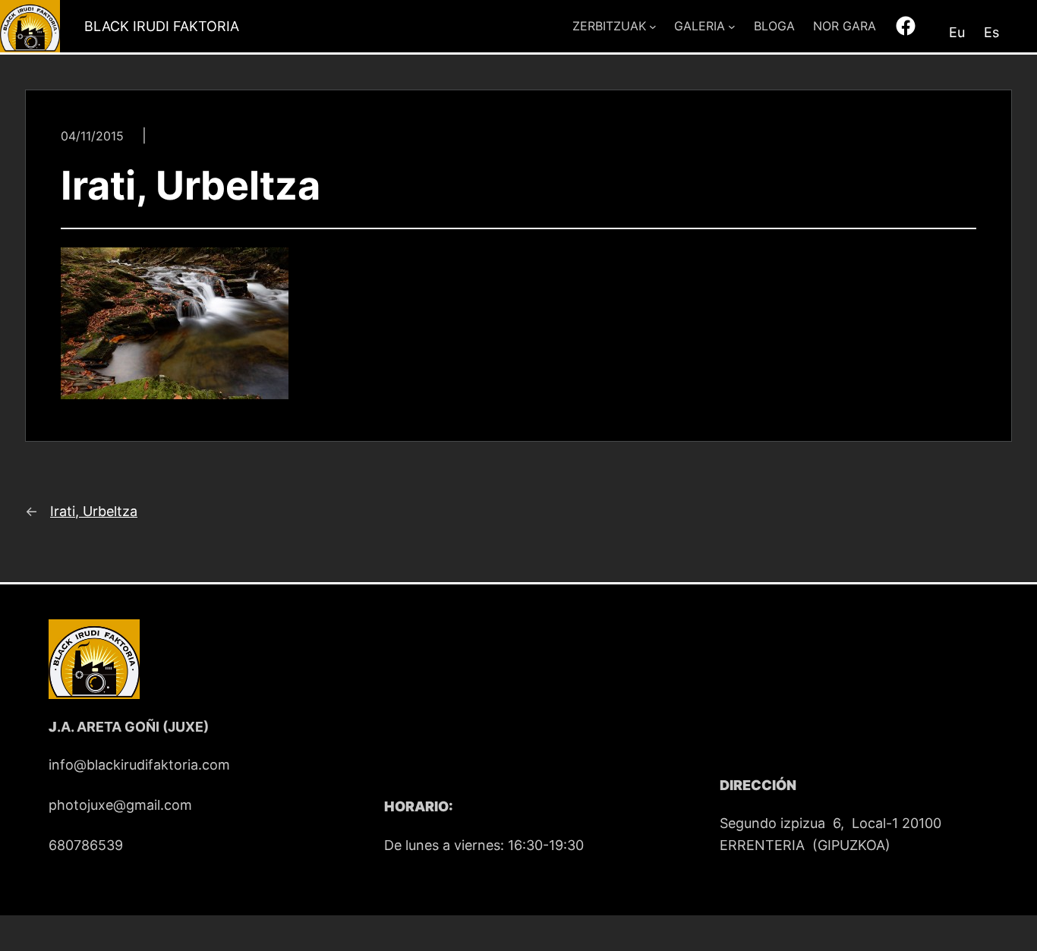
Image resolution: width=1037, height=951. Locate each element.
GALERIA (699, 25)
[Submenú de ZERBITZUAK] (653, 26)
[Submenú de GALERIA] (732, 26)
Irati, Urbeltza (93, 511)
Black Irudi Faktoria (161, 26)
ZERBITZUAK (609, 25)
